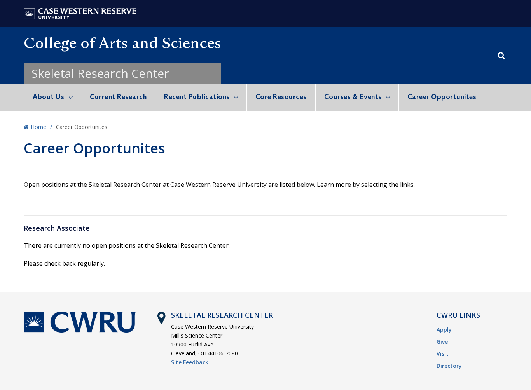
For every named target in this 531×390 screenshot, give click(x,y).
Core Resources (281, 96)
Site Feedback (189, 362)
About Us (48, 96)
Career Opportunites (442, 96)
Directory (449, 365)
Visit (443, 353)
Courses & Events (353, 96)
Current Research (118, 96)
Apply (444, 329)
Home (38, 127)
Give (442, 341)
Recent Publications (197, 96)
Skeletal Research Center (100, 73)
